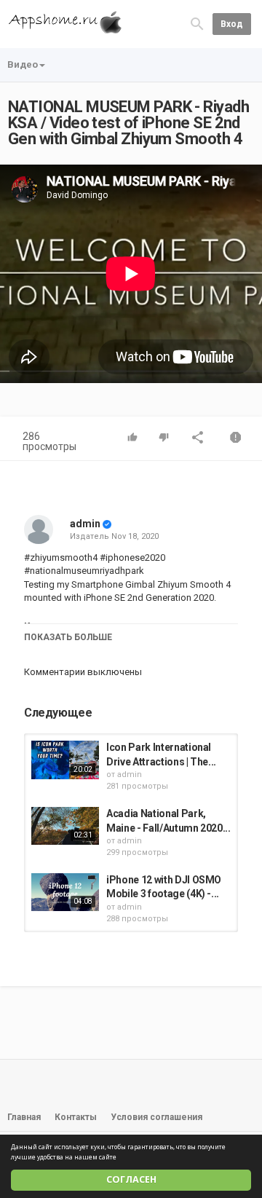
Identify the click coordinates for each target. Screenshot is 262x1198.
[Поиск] (197, 23)
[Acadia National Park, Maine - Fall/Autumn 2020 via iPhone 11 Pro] (65, 826)
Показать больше (68, 637)
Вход (232, 24)
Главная (24, 1117)
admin (85, 523)
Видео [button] (22, 64)
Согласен (131, 1179)
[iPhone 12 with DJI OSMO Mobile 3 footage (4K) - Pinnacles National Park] (65, 892)
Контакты (76, 1117)
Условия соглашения (156, 1117)
